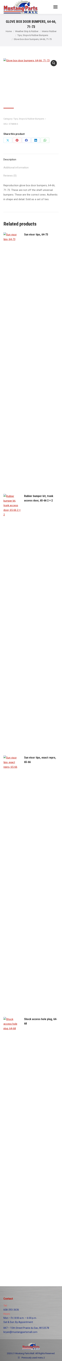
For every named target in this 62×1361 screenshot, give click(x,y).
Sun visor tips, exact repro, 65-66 (40, 760)
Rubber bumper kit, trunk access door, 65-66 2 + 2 (38, 498)
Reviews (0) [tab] (10, 175)
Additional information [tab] (16, 167)
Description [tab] (9, 159)
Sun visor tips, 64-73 (36, 234)
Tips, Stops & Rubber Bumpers (28, 118)
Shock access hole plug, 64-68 (40, 1021)
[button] (54, 63)
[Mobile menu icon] (55, 7)
